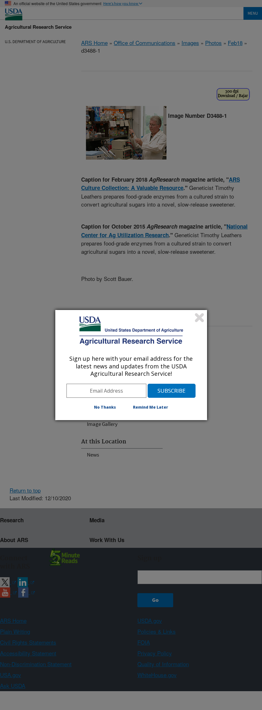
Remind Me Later (150, 407)
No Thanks (105, 407)
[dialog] (131, 365)
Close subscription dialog (199, 317)
